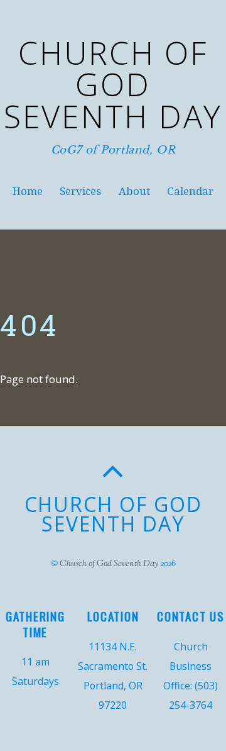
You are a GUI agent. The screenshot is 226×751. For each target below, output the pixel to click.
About (134, 191)
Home (28, 191)
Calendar (190, 191)
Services (80, 191)
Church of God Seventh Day (109, 563)
